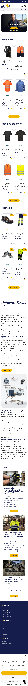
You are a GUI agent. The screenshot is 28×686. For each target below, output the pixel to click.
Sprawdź (14, 28)
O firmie (3, 626)
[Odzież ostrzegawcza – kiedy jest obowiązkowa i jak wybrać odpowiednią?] (14, 530)
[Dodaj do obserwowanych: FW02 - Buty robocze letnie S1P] (3, 250)
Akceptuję (14, 673)
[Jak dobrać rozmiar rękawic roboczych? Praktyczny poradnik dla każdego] (14, 486)
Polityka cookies (9, 684)
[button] (26, 656)
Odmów (14, 677)
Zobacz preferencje (14, 681)
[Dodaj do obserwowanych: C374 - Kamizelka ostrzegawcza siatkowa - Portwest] (16, 165)
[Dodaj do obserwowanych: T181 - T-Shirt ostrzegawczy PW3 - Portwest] (3, 81)
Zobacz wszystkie (14, 116)
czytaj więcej (14, 510)
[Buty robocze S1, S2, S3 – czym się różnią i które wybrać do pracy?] (14, 575)
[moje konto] (22, 6)
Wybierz (8, 68)
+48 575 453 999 (7, 1)
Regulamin (4, 641)
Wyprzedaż (4, 634)
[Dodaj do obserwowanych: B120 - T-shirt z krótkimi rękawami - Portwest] (3, 131)
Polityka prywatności (17, 684)
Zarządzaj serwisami (14, 669)
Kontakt (3, 623)
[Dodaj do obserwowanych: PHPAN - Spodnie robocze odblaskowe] (16, 215)
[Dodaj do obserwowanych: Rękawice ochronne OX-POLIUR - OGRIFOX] (3, 47)
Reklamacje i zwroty (6, 643)
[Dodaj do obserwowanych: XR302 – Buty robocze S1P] (3, 215)
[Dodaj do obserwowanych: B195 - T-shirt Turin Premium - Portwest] (16, 131)
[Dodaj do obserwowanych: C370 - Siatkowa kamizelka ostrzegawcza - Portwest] (3, 165)
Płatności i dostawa (6, 645)
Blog (3, 628)
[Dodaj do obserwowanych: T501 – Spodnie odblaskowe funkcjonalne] (16, 250)
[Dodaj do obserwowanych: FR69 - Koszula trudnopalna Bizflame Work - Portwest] (16, 81)
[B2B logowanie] (16, 6)
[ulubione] (19, 6)
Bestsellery (4, 630)
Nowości (3, 632)
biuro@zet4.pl (8, 616)
